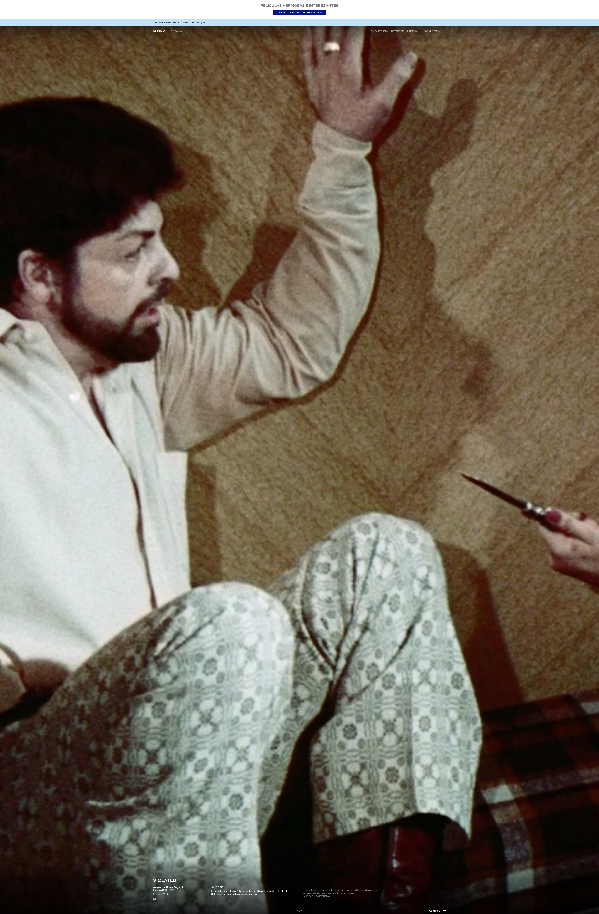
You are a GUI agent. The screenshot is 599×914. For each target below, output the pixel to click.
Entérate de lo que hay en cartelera (300, 12)
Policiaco (158, 894)
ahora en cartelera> (316, 896)
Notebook (397, 31)
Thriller (166, 894)
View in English (198, 22)
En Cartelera (379, 31)
